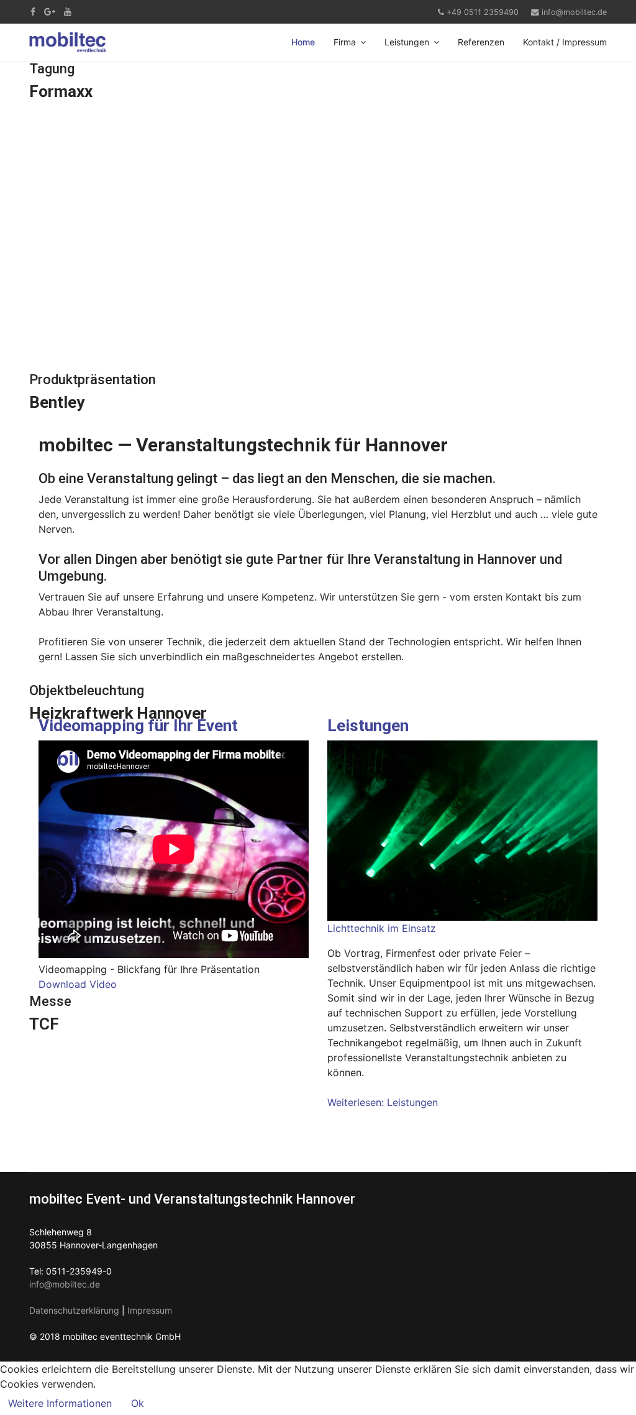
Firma (345, 42)
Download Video (78, 984)
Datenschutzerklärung (74, 1310)
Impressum (149, 1310)
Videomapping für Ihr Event (138, 725)
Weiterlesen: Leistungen (382, 1102)
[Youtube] (67, 11)
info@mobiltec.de (574, 12)
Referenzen (481, 42)
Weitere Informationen (60, 1403)
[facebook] (32, 11)
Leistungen (406, 42)
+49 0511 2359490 (483, 12)
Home (303, 42)
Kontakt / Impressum (565, 42)
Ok (137, 1403)
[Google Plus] (49, 11)
